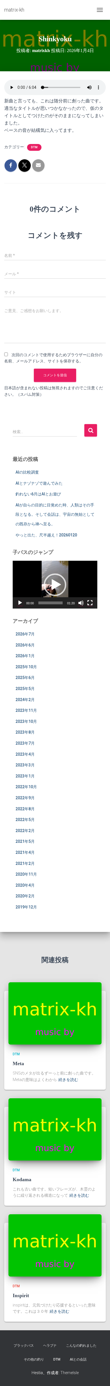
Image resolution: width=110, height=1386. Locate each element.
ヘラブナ (50, 1346)
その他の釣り (34, 1359)
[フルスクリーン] (90, 603)
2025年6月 (25, 677)
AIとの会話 (78, 1359)
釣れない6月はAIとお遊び (38, 494)
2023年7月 (25, 743)
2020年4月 (25, 885)
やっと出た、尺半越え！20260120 (46, 535)
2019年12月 (26, 907)
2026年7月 (25, 634)
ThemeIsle (69, 1372)
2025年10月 (26, 667)
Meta (18, 1063)
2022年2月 (25, 830)
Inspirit (21, 1295)
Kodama (22, 1179)
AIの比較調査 (27, 472)
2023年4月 (25, 754)
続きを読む (68, 1079)
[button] (55, 584)
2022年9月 (25, 798)
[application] (55, 585)
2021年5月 (25, 841)
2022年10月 (26, 787)
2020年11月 (26, 874)
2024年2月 (25, 699)
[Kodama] (55, 1129)
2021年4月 (25, 852)
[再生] (20, 603)
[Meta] (55, 1013)
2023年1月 (25, 776)
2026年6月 (25, 645)
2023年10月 (26, 721)
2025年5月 (25, 688)
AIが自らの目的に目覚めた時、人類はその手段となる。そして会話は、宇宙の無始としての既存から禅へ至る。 (55, 514)
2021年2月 (25, 863)
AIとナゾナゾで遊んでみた (39, 483)
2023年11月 (26, 710)
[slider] (50, 602)
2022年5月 (25, 819)
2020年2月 (25, 896)
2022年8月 (25, 809)
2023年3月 (25, 765)
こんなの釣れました (81, 1346)
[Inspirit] (55, 1245)
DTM (34, 147)
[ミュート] (81, 603)
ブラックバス (24, 1346)
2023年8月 (25, 732)
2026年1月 (25, 656)
